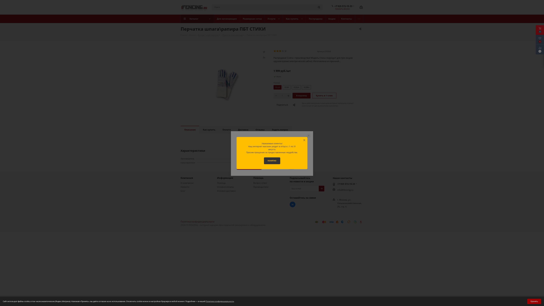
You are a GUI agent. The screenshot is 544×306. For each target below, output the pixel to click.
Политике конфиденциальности (220, 301)
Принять (534, 301)
